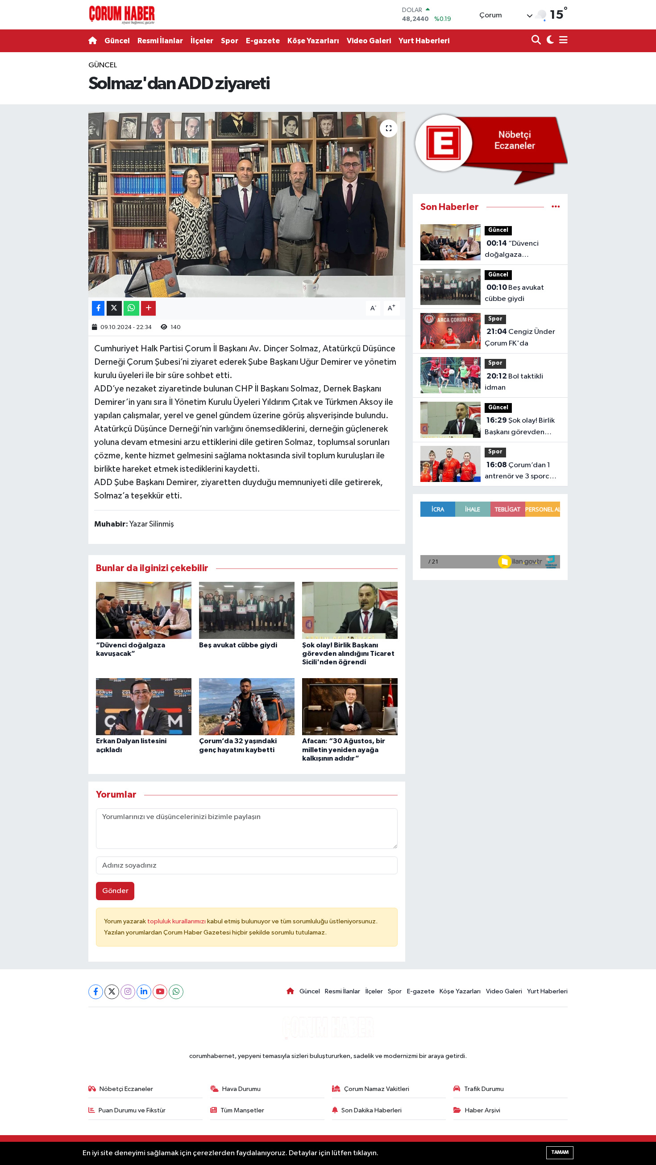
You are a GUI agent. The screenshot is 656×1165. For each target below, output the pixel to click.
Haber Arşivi (482, 1110)
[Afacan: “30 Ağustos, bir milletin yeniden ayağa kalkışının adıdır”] (350, 706)
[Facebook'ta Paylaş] (98, 308)
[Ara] (537, 40)
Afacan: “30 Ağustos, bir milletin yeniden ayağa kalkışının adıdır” (343, 749)
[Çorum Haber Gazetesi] (121, 15)
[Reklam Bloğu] (490, 148)
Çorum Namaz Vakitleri (376, 1089)
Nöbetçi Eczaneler (126, 1089)
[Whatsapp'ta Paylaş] (131, 308)
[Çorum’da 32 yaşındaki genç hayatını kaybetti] (247, 706)
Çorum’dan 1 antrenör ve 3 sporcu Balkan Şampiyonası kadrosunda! (519, 471)
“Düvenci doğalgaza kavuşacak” (512, 250)
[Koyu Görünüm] (549, 40)
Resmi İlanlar (160, 41)
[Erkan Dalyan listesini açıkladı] (143, 706)
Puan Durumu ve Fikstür (132, 1110)
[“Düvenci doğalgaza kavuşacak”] (143, 610)
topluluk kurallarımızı (177, 921)
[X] (111, 991)
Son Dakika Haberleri (371, 1110)
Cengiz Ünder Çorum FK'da (520, 337)
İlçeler (202, 41)
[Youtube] (160, 991)
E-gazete (263, 41)
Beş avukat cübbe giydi (238, 645)
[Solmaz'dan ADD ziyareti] (247, 204)
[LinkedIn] (144, 991)
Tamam (560, 1152)
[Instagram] (127, 991)
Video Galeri (369, 41)
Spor (229, 41)
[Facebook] (95, 991)
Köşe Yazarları (313, 41)
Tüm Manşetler (242, 1110)
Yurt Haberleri (424, 41)
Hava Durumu (241, 1089)
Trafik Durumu (484, 1089)
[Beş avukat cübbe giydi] (247, 610)
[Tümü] (556, 207)
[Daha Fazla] (148, 308)
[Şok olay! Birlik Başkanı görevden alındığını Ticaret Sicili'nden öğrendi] (350, 610)
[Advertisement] (47, 193)
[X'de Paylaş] (114, 308)
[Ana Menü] (562, 40)
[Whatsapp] (176, 991)
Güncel (117, 41)
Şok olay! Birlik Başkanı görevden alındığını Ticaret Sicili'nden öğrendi (348, 654)
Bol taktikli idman (514, 382)
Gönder (115, 891)
